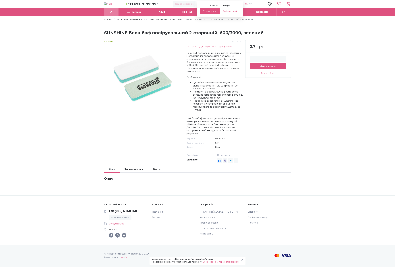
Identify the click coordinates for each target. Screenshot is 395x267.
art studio (123, 257)
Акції (162, 11)
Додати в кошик (268, 66)
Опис (112, 169)
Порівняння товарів (258, 217)
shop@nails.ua (116, 223)
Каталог (136, 12)
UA (250, 3)
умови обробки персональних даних (221, 262)
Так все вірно (209, 11)
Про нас (187, 11)
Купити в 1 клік (268, 73)
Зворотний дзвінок (184, 4)
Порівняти (226, 46)
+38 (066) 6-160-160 (142, 3)
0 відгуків (191, 46)
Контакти (262, 11)
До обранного (208, 46)
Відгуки (157, 169)
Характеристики (134, 169)
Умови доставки (209, 222)
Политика (253, 222)
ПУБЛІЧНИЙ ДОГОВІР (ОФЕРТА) (219, 211)
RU (247, 3)
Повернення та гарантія (213, 228)
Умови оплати (207, 217)
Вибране (253, 211)
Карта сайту (206, 233)
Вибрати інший (230, 11)
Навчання (157, 211)
